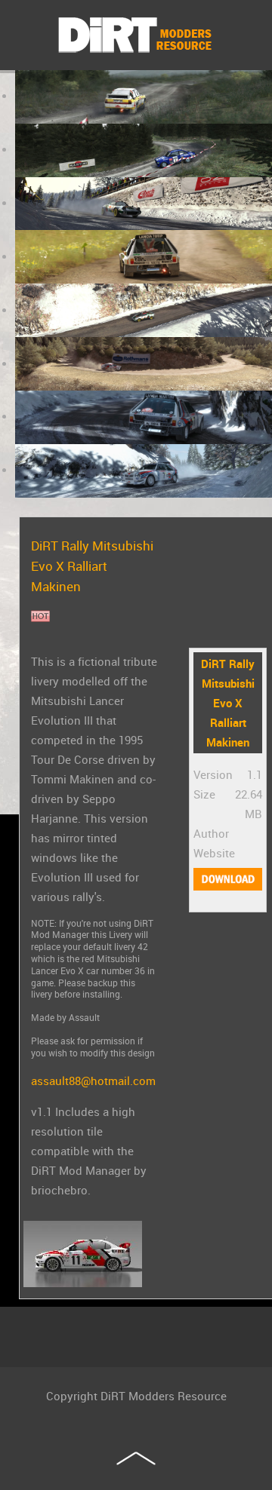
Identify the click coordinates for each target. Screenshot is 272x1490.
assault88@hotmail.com (93, 1080)
